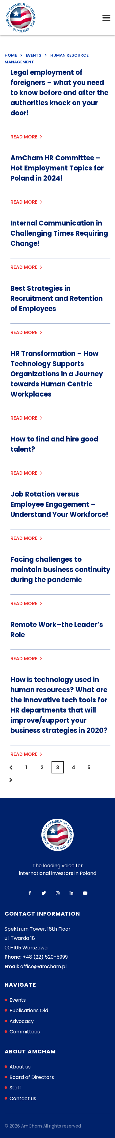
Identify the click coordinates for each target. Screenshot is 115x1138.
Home (11, 55)
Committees (25, 1031)
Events (18, 1000)
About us (20, 1066)
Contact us (23, 1098)
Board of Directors (32, 1077)
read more (23, 137)
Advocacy (22, 1021)
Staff (15, 1087)
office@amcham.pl (43, 966)
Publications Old (29, 1010)
